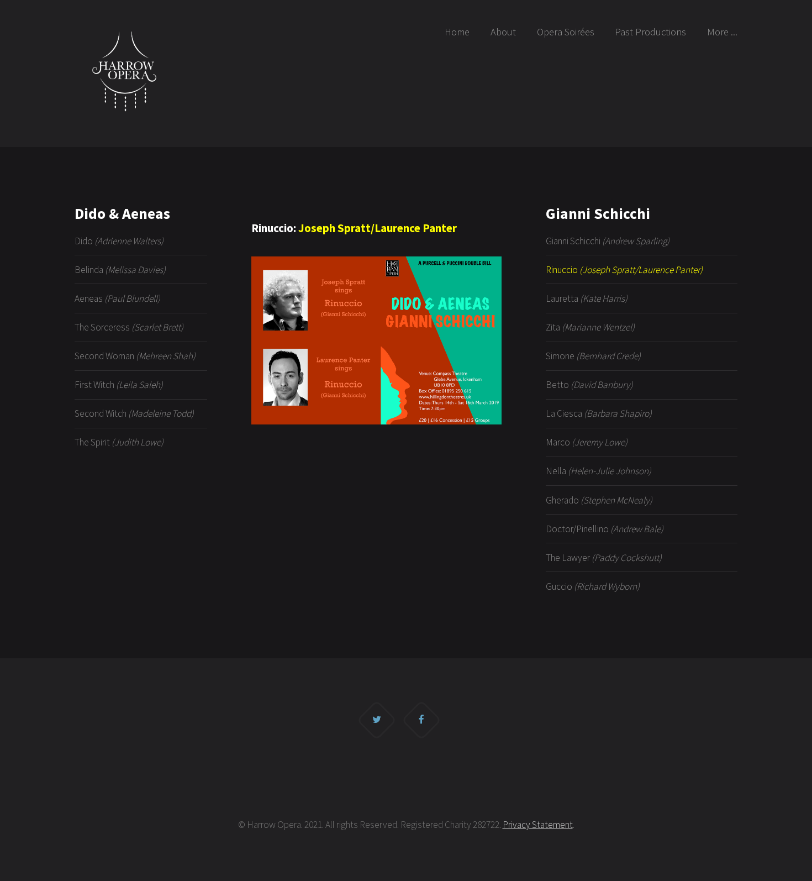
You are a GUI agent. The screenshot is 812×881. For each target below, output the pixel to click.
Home (457, 31)
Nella (598, 471)
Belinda (120, 270)
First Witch (119, 385)
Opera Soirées (565, 31)
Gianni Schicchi (607, 241)
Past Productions (650, 31)
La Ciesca (599, 413)
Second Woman (135, 356)
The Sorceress (129, 327)
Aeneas (117, 298)
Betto (589, 385)
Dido (119, 241)
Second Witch (134, 413)
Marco (587, 442)
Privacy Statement (538, 825)
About (503, 31)
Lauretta (587, 298)
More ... (722, 31)
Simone (593, 356)
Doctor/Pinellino (604, 529)
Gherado (599, 500)
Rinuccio (624, 270)
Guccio (593, 586)
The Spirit (119, 442)
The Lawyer (604, 558)
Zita (590, 327)
